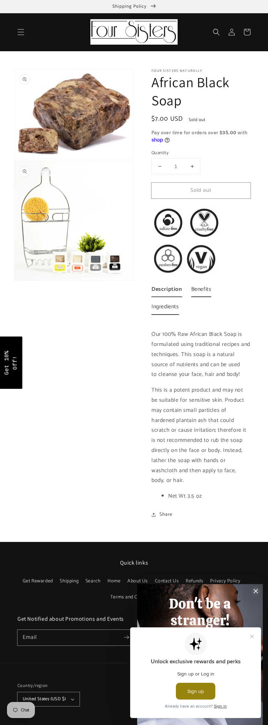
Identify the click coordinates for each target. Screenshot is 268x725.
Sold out (201, 190)
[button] (21, 32)
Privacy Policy (225, 581)
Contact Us (167, 581)
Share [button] (165, 515)
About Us (137, 581)
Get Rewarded (38, 581)
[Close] (256, 591)
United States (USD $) (44, 699)
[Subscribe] (126, 637)
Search (93, 581)
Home (113, 581)
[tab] (166, 291)
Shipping (69, 581)
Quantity (160, 153)
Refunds (194, 581)
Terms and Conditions (134, 597)
